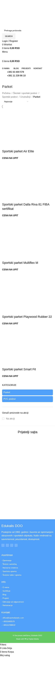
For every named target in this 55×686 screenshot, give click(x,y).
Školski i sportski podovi (25, 93)
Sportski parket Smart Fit (19, 369)
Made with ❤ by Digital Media (27, 639)
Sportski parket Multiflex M (20, 262)
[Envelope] (16, 545)
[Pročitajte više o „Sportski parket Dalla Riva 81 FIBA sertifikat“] (5, 198)
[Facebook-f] (3, 545)
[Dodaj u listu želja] (20, 145)
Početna (6, 93)
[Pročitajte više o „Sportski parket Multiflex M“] (5, 257)
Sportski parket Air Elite (18, 151)
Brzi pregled (13, 145)
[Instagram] (7, 545)
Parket (7, 392)
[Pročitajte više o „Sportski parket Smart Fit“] (5, 363)
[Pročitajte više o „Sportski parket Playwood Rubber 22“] (5, 311)
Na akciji (10, 418)
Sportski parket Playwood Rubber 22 (27, 316)
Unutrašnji (25, 97)
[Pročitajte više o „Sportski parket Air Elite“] (5, 145)
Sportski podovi (10, 97)
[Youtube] (11, 545)
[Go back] (5, 80)
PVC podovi (10, 399)
